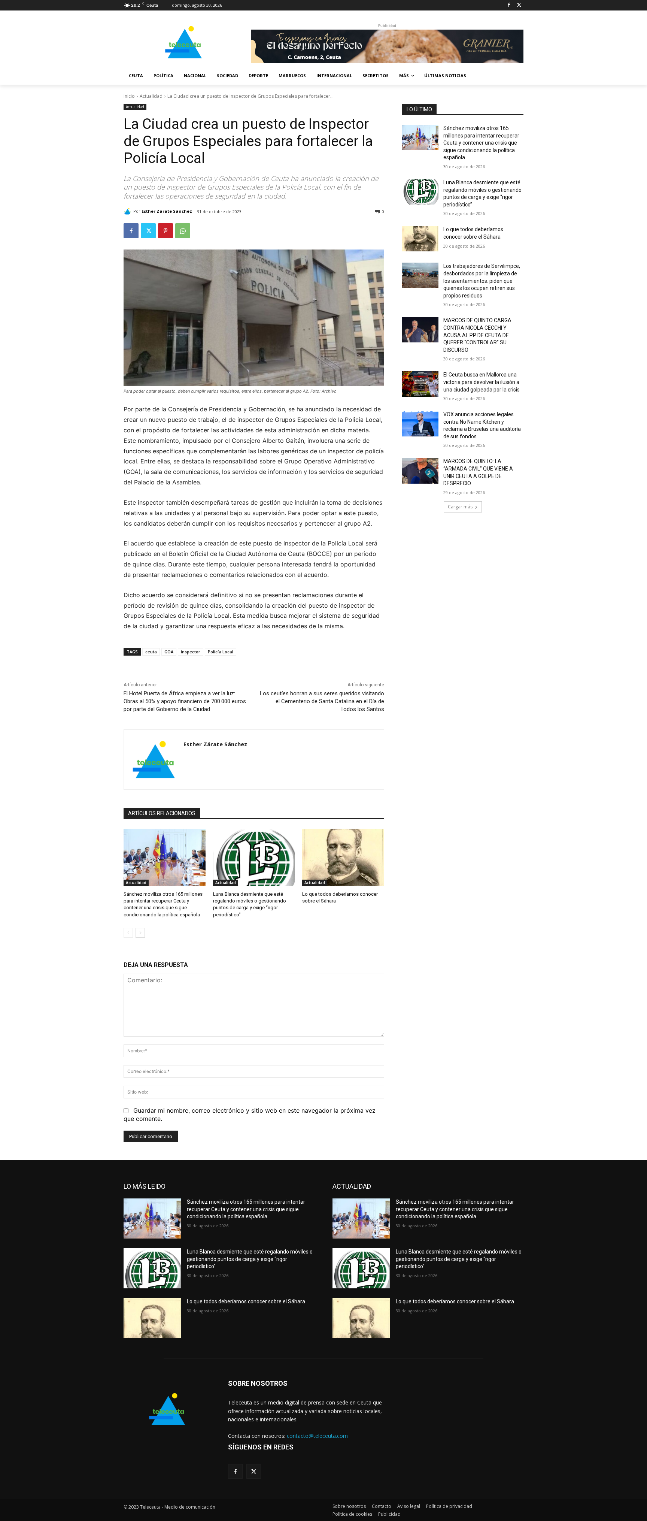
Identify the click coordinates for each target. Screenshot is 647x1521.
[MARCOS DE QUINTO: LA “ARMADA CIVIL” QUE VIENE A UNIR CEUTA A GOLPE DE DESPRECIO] (420, 470)
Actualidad (151, 96)
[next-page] (140, 933)
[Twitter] (519, 5)
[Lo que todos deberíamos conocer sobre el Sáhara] (343, 857)
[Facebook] (508, 5)
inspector (190, 651)
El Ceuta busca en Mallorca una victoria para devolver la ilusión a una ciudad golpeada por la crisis (481, 382)
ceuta (151, 651)
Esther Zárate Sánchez (167, 211)
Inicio (129, 96)
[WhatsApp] (182, 230)
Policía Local (220, 651)
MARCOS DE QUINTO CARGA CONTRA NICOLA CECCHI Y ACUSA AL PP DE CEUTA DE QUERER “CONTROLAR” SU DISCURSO (477, 335)
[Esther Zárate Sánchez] (128, 211)
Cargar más (460, 507)
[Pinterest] (165, 230)
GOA (168, 651)
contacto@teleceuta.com (317, 1435)
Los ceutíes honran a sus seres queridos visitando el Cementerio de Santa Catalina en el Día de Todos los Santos (322, 701)
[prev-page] (128, 933)
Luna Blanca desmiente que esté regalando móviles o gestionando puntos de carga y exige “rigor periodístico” (250, 1259)
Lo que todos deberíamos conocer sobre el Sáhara (246, 1301)
